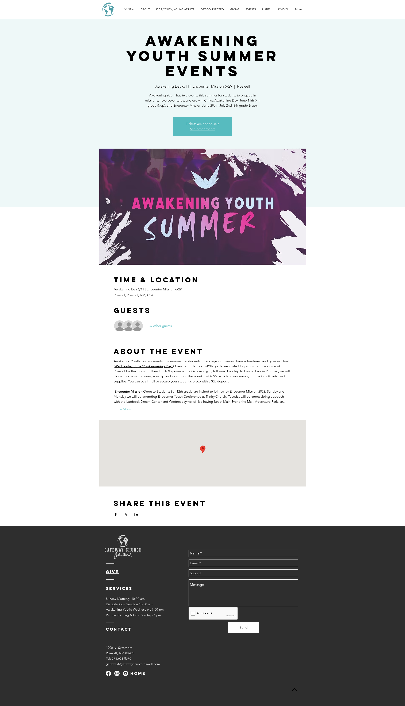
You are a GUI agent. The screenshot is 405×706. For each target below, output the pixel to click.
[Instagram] (117, 673)
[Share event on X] (126, 514)
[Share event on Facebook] (116, 514)
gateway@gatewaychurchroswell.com (133, 664)
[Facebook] (108, 673)
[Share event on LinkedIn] (136, 514)
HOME (138, 673)
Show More (122, 409)
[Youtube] (125, 673)
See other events (202, 129)
